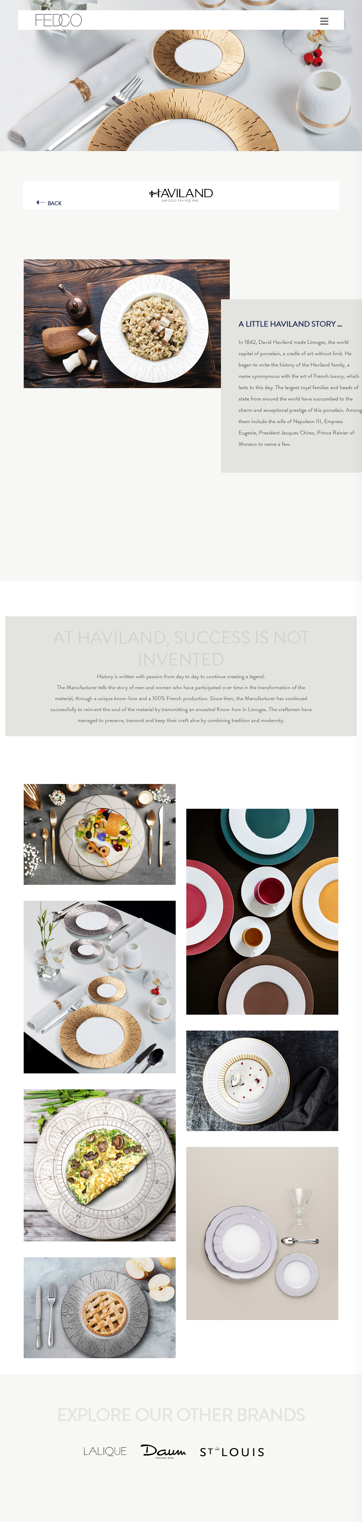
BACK (55, 203)
